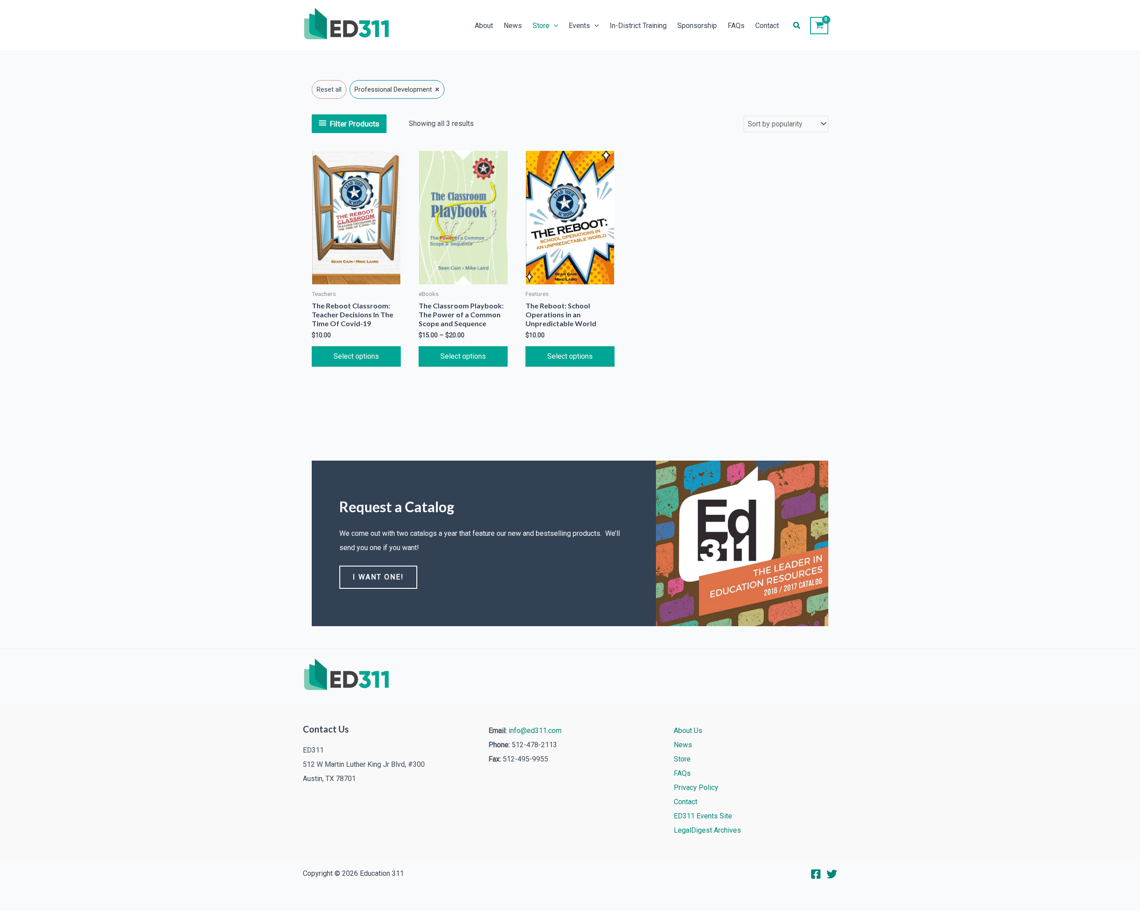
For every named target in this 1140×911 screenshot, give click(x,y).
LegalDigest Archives (707, 830)
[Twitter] (831, 874)
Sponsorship (697, 25)
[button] (554, 26)
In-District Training (638, 25)
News (513, 25)
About (484, 25)
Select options (356, 356)
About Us (688, 730)
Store (541, 25)
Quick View (356, 277)
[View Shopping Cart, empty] (819, 25)
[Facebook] (815, 874)
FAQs (736, 25)
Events (579, 25)
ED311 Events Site (703, 816)
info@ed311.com (535, 730)
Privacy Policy (696, 787)
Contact (767, 25)
